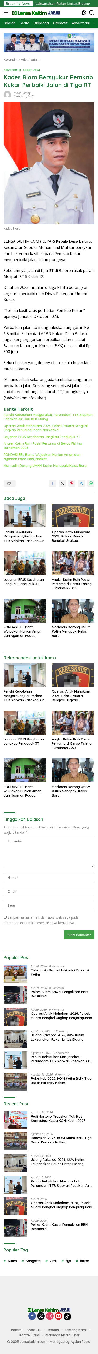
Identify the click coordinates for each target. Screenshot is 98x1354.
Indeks (16, 1330)
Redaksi (53, 1330)
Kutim (12, 1261)
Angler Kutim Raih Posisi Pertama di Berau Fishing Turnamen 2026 (43, 445)
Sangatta (33, 1261)
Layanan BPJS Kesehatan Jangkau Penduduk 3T (42, 437)
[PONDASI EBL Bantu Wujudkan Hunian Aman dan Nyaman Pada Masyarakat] (25, 611)
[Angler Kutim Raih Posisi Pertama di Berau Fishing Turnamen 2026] (73, 563)
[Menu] (7, 13)
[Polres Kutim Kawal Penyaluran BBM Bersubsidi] (15, 995)
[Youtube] (58, 1316)
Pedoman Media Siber (62, 1335)
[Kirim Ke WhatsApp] (90, 483)
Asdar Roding (22, 93)
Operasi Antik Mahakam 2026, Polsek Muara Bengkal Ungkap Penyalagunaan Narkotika (46, 428)
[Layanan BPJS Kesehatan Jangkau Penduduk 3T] (25, 563)
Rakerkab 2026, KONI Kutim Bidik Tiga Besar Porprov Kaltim (61, 1080)
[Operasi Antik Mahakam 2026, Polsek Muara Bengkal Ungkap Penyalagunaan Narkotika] (73, 515)
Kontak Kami (29, 1335)
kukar (84, 1261)
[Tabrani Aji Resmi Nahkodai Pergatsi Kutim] (15, 974)
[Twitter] (41, 1316)
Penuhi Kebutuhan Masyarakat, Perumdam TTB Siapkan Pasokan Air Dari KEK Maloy (48, 417)
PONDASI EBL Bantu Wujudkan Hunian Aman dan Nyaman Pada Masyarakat (42, 457)
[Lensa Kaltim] (35, 12)
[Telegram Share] (81, 483)
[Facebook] (32, 1316)
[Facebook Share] (52, 483)
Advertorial (12, 70)
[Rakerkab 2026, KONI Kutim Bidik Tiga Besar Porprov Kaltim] (15, 1082)
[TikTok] (67, 1316)
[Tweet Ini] (62, 483)
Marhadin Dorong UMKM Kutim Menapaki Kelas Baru (45, 465)
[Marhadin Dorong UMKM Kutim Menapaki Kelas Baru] (73, 611)
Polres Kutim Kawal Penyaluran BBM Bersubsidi (59, 994)
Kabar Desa (31, 70)
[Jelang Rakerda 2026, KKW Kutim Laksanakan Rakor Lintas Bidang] (15, 1039)
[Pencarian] (91, 13)
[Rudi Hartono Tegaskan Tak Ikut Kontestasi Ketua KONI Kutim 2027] (15, 1120)
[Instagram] (50, 1316)
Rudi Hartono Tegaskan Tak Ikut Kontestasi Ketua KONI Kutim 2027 (58, 1118)
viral (53, 1261)
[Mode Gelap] (84, 13)
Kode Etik (34, 1330)
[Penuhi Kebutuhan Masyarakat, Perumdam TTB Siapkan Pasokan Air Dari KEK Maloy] (25, 516)
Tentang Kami (76, 1330)
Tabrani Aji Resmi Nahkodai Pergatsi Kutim (60, 972)
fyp (68, 1261)
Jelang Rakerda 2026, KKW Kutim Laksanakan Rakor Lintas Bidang (57, 1037)
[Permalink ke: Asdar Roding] (7, 94)
